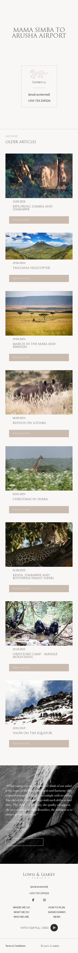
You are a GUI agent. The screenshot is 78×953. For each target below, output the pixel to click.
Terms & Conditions (15, 945)
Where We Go (21, 907)
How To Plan (56, 907)
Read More (21, 219)
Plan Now (17, 842)
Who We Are (21, 916)
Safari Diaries (56, 912)
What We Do (21, 912)
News (56, 916)
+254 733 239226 (39, 100)
